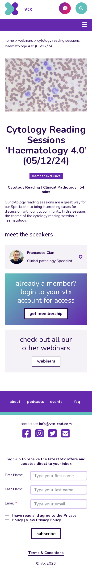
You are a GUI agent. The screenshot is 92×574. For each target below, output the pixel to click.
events (56, 401)
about (15, 401)
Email (9, 503)
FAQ (77, 401)
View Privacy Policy (43, 520)
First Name (14, 475)
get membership (46, 313)
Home (9, 40)
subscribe (46, 534)
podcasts (35, 401)
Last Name (14, 489)
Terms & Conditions (46, 552)
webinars (25, 40)
